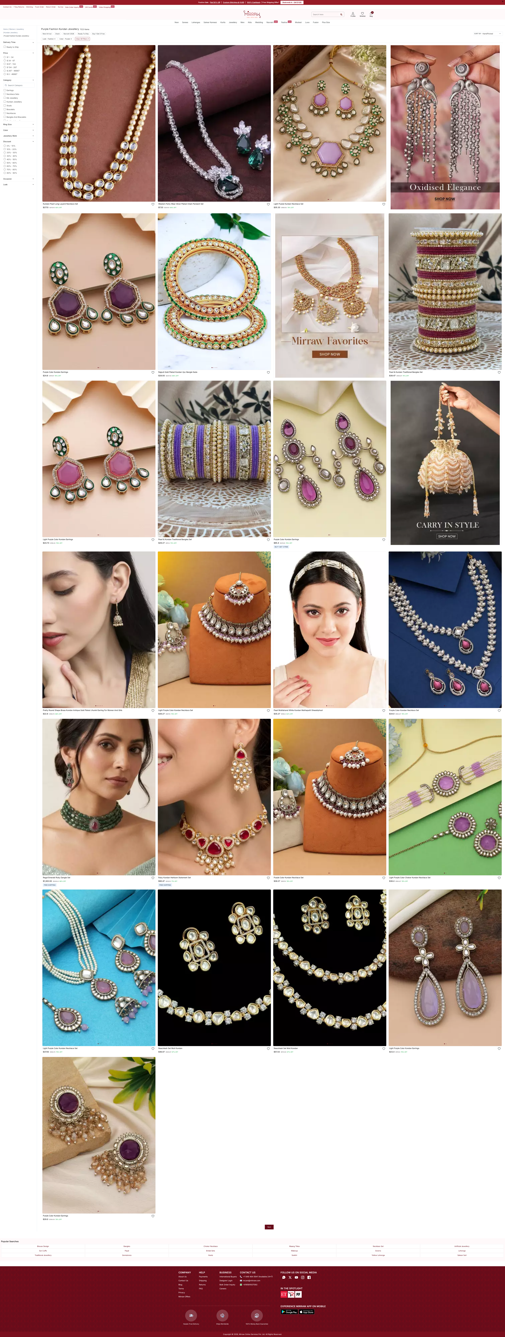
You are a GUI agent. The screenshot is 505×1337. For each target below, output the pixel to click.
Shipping (203, 1280)
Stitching (29, 7)
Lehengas (196, 22)
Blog (180, 1284)
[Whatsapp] (284, 1277)
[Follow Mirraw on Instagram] (303, 1277)
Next (269, 1227)
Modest (298, 22)
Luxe (307, 22)
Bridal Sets (210, 1251)
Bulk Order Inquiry (74, 7)
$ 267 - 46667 (13, 71)
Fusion (316, 22)
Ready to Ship (13, 47)
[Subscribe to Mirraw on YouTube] (296, 1277)
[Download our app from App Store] (306, 1311)
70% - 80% (12, 169)
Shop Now (101, 197)
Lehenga (462, 1251)
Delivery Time (9, 42)
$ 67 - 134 (11, 64)
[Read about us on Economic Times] (284, 1294)
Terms (181, 1288)
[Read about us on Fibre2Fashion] (298, 1294)
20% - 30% (12, 152)
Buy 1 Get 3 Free (98, 34)
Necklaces (11, 113)
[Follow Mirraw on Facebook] (309, 1277)
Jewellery (233, 22)
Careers (223, 1288)
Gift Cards (90, 7)
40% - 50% (12, 159)
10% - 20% (12, 149)
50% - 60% (12, 163)
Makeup (294, 1251)
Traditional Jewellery (43, 1255)
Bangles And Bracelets (16, 117)
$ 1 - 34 (10, 57)
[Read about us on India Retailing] (291, 1294)
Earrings (10, 90)
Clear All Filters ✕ (82, 39)
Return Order (51, 7)
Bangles (127, 1246)
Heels (210, 1255)
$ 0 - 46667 (12, 74)
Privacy (181, 1292)
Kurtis (222, 22)
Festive (286, 22)
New (177, 22)
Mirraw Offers (184, 1296)
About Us (182, 1276)
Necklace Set (378, 1246)
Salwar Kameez (210, 22)
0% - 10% (11, 146)
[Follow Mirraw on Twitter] (290, 1277)
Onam (57, 34)
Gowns (378, 1251)
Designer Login (226, 1280)
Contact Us (7, 7)
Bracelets (11, 109)
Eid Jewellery (12, 98)
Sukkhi (294, 1255)
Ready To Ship (83, 34)
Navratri (272, 22)
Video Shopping (106, 7)
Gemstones (126, 1255)
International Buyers (228, 1276)
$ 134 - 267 (12, 67)
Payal (127, 1251)
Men (242, 22)
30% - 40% (12, 156)
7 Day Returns (19, 7)
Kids (250, 22)
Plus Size (326, 22)
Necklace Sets (13, 94)
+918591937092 (250, 1284)
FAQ (201, 1288)
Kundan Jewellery (14, 102)
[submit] (341, 14)
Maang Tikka (294, 1246)
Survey (60, 7)
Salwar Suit (461, 1255)
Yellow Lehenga (378, 1255)
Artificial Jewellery (461, 1246)
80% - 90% (12, 173)
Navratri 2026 (69, 34)
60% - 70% (12, 166)
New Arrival (47, 34)
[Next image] (152, 123)
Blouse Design (43, 1246)
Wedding (259, 22)
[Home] (252, 14)
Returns (202, 1284)
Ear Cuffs (43, 1251)
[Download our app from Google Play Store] (289, 1311)
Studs (9, 105)
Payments (203, 1276)
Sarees (185, 22)
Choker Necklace (211, 1246)
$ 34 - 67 (11, 60)
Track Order (39, 7)
